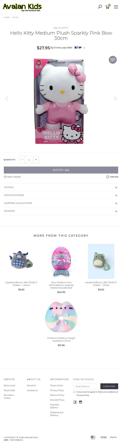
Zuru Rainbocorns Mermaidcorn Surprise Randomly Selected (61, 285)
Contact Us (32, 390)
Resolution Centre (9, 396)
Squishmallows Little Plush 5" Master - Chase (101, 283)
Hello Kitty (61, 28)
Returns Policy (57, 395)
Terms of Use (56, 385)
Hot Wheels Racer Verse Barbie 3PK (26, 433)
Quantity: (9, 160)
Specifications (14, 195)
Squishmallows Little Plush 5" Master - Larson (21, 283)
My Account (9, 385)
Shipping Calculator (18, 203)
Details (9, 187)
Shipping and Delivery (56, 413)
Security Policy (57, 400)
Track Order (9, 390)
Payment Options (54, 406)
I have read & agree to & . (97, 393)
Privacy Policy (57, 390)
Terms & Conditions (107, 392)
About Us (31, 385)
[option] (61, 101)
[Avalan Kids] (23, 6)
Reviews (9, 211)
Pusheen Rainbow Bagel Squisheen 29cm (61, 339)
